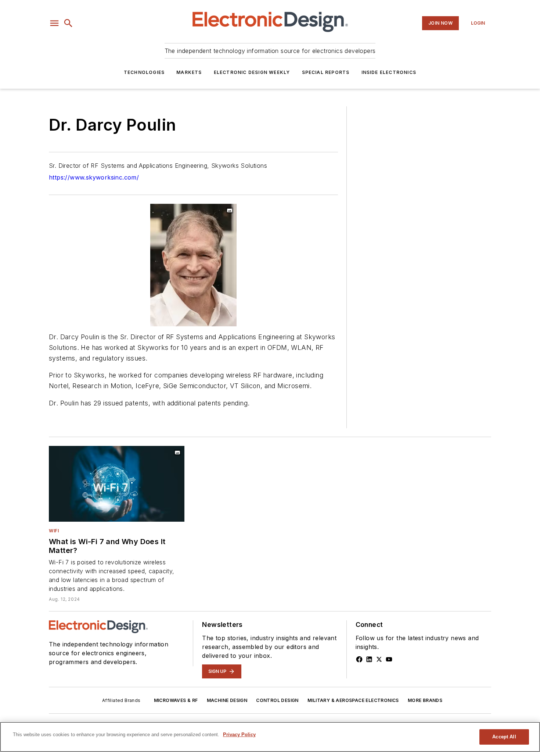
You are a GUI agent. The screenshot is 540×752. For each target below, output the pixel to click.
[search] (68, 23)
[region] (270, 737)
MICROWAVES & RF (176, 700)
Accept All (504, 736)
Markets (189, 72)
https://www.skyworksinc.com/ (94, 177)
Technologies (144, 72)
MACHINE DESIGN (227, 700)
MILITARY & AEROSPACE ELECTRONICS (353, 700)
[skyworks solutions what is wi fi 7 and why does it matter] (116, 483)
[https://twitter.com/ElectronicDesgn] (379, 659)
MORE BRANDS (425, 700)
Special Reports (326, 72)
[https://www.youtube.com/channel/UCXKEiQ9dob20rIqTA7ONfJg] (389, 659)
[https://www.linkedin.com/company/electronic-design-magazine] (369, 659)
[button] (54, 23)
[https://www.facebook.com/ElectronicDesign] (359, 659)
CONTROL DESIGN (277, 700)
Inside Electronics (389, 72)
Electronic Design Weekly (252, 72)
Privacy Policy (239, 734)
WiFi (54, 530)
